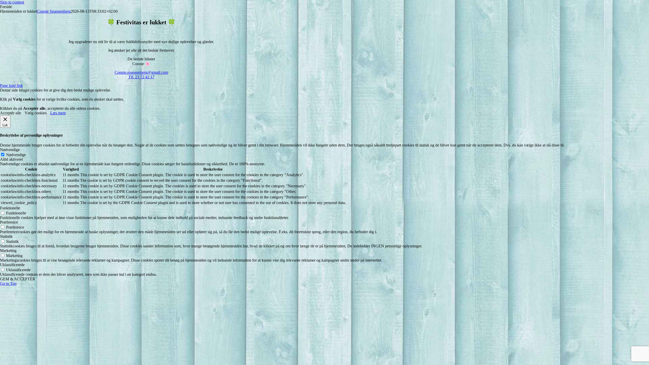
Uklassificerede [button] (12, 265)
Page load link (11, 85)
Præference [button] (9, 222)
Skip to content (12, 2)
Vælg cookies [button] (36, 113)
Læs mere (58, 113)
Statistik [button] (6, 236)
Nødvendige (16, 155)
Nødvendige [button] (10, 150)
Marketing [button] (8, 250)
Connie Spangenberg (54, 11)
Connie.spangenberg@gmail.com (141, 72)
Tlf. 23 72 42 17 (141, 77)
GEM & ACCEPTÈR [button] (17, 279)
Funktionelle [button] (10, 208)
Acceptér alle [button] (10, 113)
